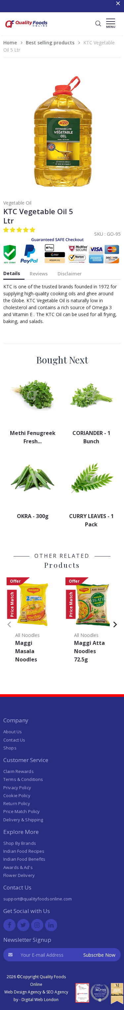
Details (11, 273)
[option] (32, 622)
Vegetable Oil (17, 203)
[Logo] (26, 28)
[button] (19, 229)
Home (10, 42)
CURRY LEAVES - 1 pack (91, 520)
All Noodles (27, 635)
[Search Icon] (98, 24)
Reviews (39, 273)
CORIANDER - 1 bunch (91, 437)
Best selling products (50, 42)
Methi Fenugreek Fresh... (33, 437)
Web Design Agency (22, 992)
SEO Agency (57, 992)
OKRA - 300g (33, 516)
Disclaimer (70, 273)
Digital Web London (40, 999)
